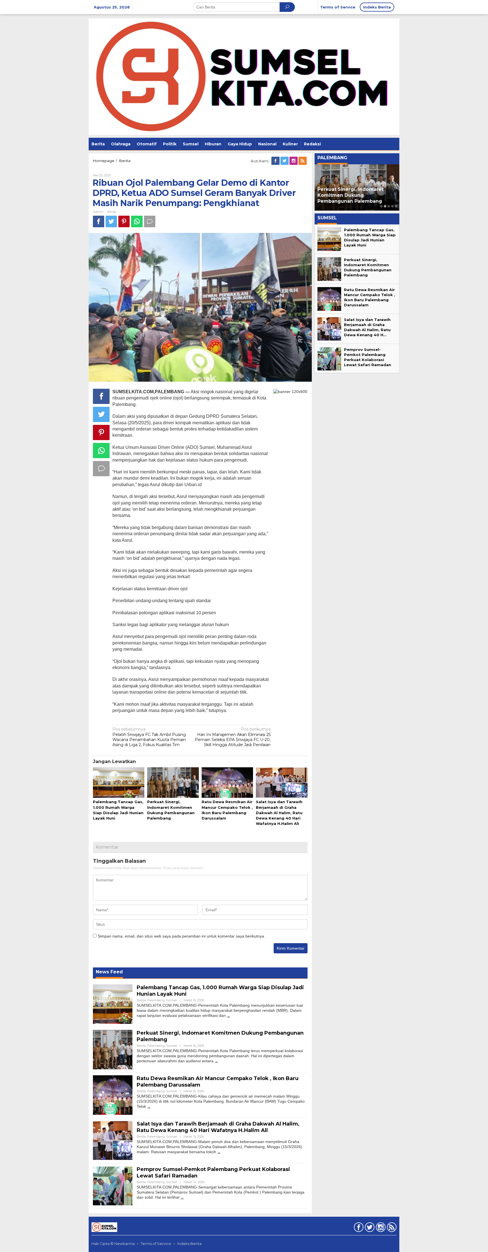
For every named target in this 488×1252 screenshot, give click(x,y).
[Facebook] (275, 160)
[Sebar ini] (98, 221)
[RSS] (303, 160)
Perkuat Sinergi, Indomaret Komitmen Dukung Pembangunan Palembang (350, 195)
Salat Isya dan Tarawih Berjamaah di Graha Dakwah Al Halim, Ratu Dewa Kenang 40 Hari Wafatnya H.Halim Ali (279, 812)
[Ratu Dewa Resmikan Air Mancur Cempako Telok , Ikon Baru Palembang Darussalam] (149, 1106)
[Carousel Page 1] (381, 206)
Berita (111, 212)
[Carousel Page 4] (392, 206)
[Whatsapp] (137, 221)
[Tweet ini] (111, 221)
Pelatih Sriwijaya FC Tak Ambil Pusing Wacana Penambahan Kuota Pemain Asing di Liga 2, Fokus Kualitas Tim (149, 737)
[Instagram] (294, 160)
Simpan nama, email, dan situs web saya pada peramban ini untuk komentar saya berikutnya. (181, 936)
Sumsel (171, 1000)
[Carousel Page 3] (388, 206)
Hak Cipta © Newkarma (113, 1243)
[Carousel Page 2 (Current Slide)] (385, 206)
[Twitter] (284, 160)
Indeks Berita (189, 1243)
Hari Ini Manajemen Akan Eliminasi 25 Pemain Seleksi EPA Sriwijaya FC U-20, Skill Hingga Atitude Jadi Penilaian (233, 737)
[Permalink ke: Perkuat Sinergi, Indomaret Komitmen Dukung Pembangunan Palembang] (173, 783)
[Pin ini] (124, 221)
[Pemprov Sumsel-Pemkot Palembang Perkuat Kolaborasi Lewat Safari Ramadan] (182, 1197)
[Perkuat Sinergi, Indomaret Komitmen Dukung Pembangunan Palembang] (216, 1061)
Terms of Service (156, 1243)
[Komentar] (149, 221)
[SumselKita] (244, 76)
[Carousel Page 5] (396, 206)
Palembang (156, 1000)
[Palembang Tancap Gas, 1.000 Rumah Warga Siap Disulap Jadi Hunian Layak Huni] (228, 1015)
